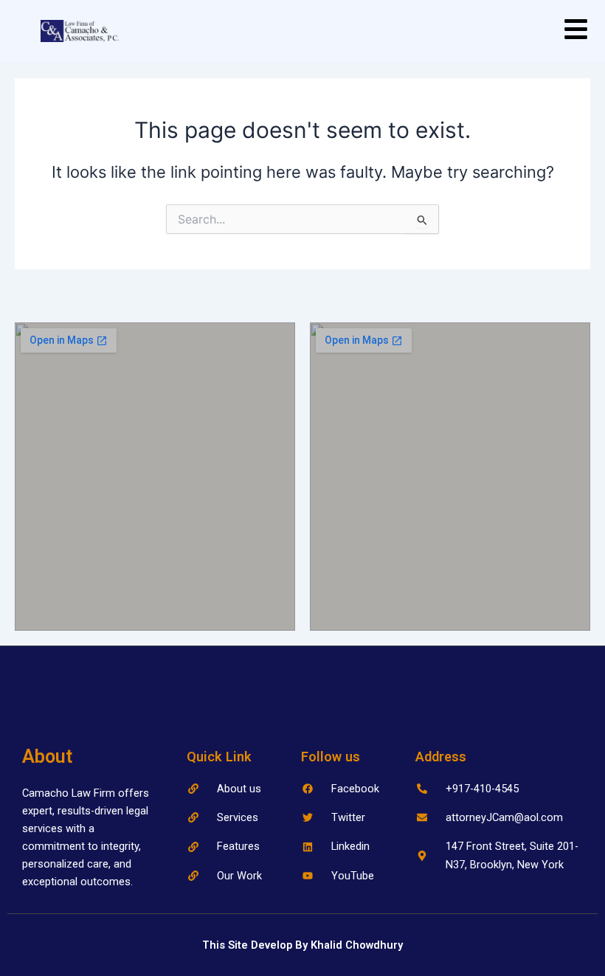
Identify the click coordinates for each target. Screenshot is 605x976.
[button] (576, 31)
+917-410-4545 (482, 788)
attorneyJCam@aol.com (504, 817)
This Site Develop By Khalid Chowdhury (302, 945)
